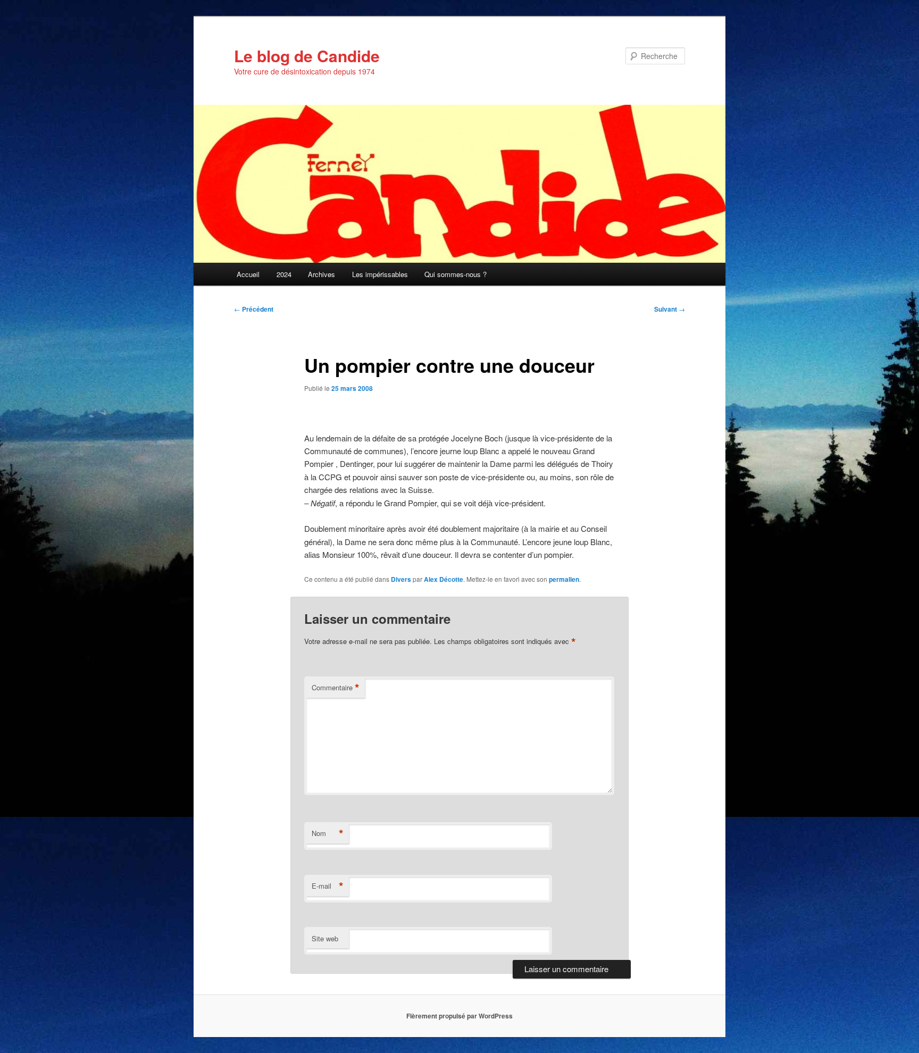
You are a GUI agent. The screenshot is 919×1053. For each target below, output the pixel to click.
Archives (321, 274)
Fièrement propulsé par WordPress (459, 1016)
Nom (328, 833)
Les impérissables (380, 274)
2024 (284, 274)
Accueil (248, 274)
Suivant (669, 309)
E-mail (328, 886)
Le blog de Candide (307, 55)
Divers (401, 579)
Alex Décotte (443, 579)
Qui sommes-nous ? (455, 274)
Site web (325, 938)
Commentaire (336, 687)
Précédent (253, 309)
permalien (564, 579)
